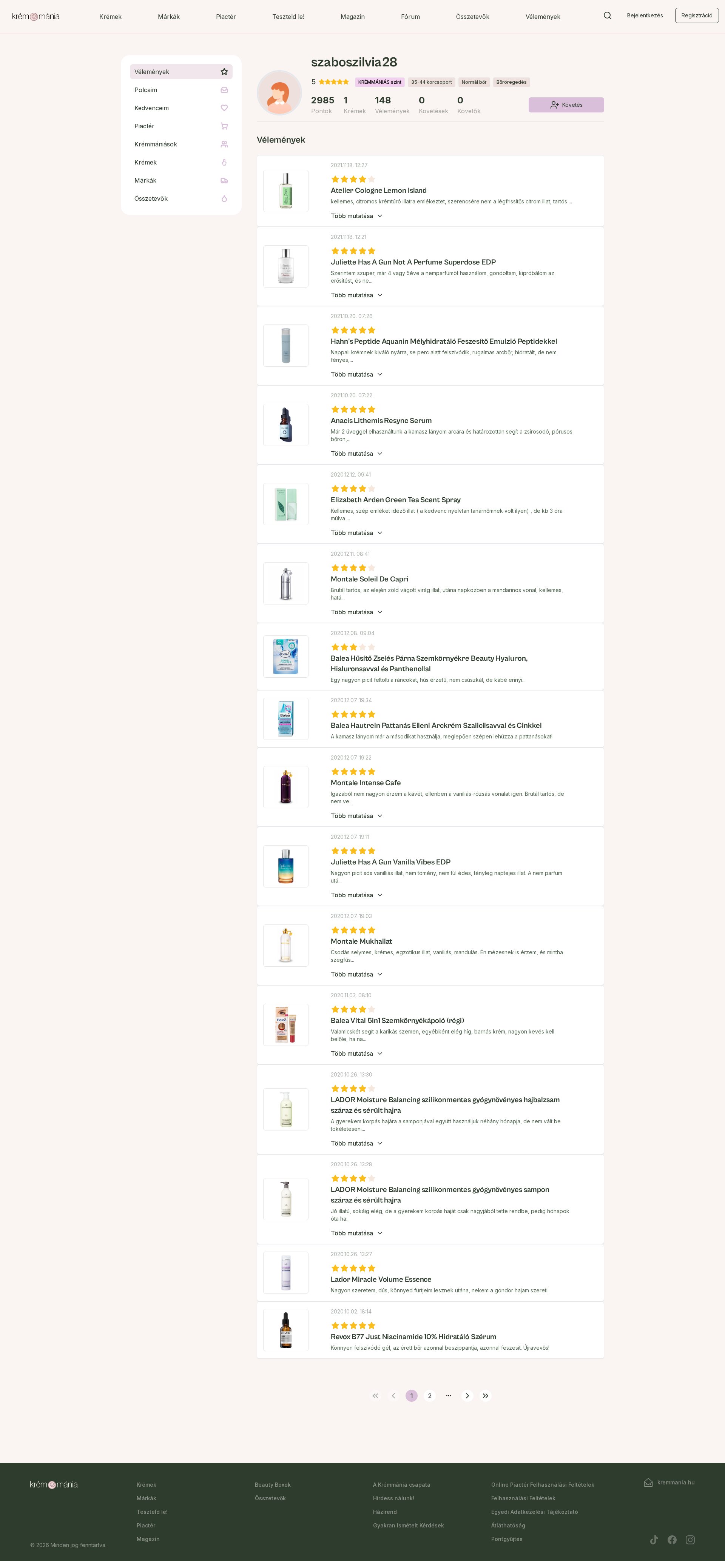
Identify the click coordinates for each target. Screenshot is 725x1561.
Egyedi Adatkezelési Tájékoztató (534, 1512)
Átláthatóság (508, 1525)
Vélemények (543, 16)
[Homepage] (36, 17)
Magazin (353, 16)
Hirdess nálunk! (393, 1498)
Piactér (226, 16)
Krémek (110, 16)
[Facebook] (672, 1540)
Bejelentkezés (645, 15)
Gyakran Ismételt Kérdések (408, 1525)
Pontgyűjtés (507, 1539)
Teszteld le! (288, 16)
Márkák (169, 16)
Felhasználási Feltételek (523, 1498)
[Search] (607, 17)
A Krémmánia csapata (401, 1484)
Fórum (410, 16)
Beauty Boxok (273, 1484)
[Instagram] (690, 1540)
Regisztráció (697, 15)
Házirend (385, 1512)
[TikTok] (654, 1540)
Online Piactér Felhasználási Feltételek (542, 1484)
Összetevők (472, 16)
